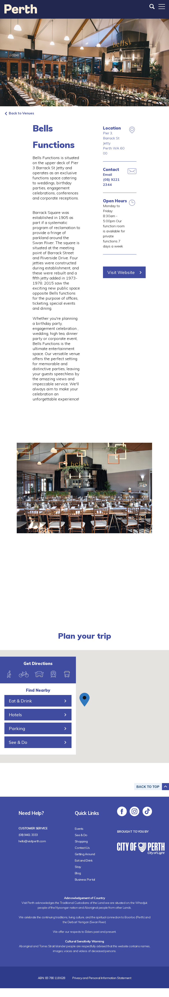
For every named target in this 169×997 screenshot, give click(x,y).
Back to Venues (21, 113)
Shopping (81, 841)
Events (79, 829)
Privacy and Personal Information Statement (101, 978)
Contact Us (82, 848)
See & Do (18, 742)
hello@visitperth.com (32, 841)
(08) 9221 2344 (111, 182)
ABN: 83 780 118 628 (51, 978)
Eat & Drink (20, 701)
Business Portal (85, 879)
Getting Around (85, 854)
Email (107, 174)
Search (152, 6)
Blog (78, 873)
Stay (78, 867)
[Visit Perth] (20, 12)
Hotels (15, 714)
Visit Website (121, 272)
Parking (17, 728)
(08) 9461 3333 (28, 835)
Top (147, 787)
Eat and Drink (83, 860)
